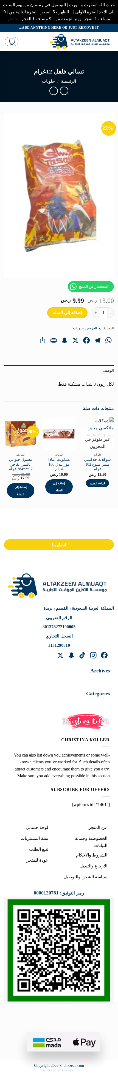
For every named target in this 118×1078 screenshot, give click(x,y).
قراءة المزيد (97, 483)
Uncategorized (91, 703)
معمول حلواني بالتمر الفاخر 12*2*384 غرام (21, 464)
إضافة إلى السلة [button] (59, 487)
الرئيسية (68, 81)
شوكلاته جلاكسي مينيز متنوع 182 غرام (97, 464)
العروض (91, 328)
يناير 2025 (95, 680)
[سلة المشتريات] (11, 41)
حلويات (48, 81)
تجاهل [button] (13, 18)
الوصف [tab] (108, 371)
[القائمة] (41, 41)
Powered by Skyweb (58, 1070)
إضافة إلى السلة (67, 312)
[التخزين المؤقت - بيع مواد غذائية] (81, 42)
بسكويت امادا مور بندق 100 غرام (59, 464)
